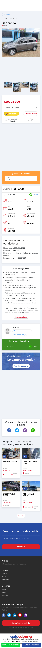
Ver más (21, 516)
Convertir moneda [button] (11, 107)
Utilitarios (5, 579)
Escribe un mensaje (19, 334)
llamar (36, 194)
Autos (4, 589)
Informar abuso (21, 317)
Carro (8, 19)
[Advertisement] (21, 148)
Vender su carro (21, 366)
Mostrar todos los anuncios (21, 331)
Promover (12, 113)
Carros (4, 573)
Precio (8, 177)
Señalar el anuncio (31, 113)
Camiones (5, 595)
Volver (8, 14)
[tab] (21, 107)
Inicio (3, 19)
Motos (4, 576)
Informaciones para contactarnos (14, 564)
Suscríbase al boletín (21, 623)
